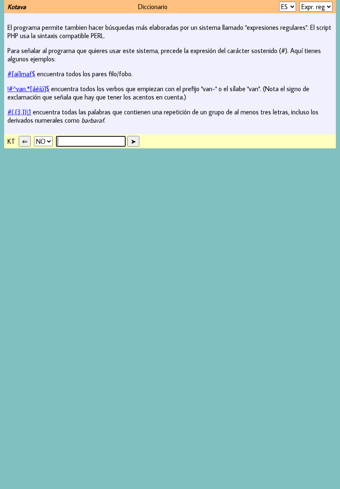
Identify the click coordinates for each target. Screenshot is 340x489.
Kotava (16, 6)
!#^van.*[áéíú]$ (28, 89)
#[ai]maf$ (21, 74)
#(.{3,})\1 (19, 112)
